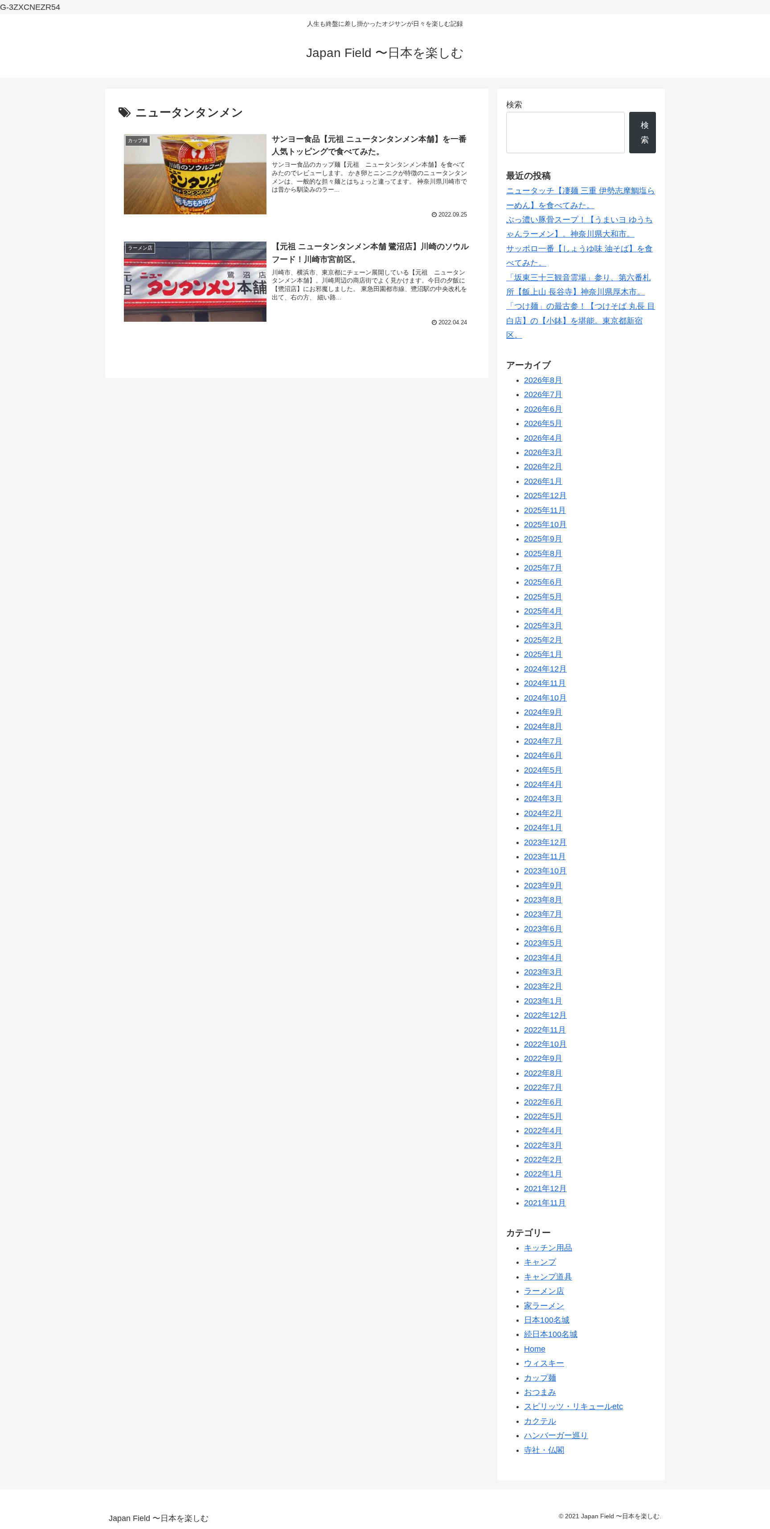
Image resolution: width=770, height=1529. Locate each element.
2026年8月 (543, 380)
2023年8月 (543, 899)
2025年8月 (543, 553)
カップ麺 (540, 1377)
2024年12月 (545, 668)
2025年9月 (543, 538)
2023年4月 (543, 957)
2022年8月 (543, 1073)
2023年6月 (543, 928)
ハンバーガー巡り (556, 1435)
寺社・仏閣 (544, 1450)
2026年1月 (543, 481)
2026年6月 (543, 409)
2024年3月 (543, 798)
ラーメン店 (544, 1291)
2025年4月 (543, 611)
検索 (514, 104)
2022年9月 (543, 1058)
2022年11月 (545, 1029)
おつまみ (540, 1392)
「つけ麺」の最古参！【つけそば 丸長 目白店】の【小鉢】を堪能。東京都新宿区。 (580, 321)
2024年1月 (543, 827)
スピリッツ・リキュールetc (573, 1406)
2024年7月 (543, 741)
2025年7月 (543, 567)
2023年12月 (545, 842)
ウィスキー (544, 1363)
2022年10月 (545, 1044)
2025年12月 (545, 495)
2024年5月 (543, 770)
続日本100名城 (551, 1334)
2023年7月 (543, 914)
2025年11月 (545, 510)
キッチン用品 (548, 1247)
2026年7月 (543, 394)
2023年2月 (543, 986)
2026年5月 (543, 423)
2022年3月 (543, 1145)
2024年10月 (545, 697)
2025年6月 (543, 582)
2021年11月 (545, 1202)
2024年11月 (545, 683)
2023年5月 (543, 943)
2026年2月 (543, 466)
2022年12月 (545, 1015)
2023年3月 (543, 971)
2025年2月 (543, 639)
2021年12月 (545, 1188)
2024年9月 (543, 712)
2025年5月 (543, 596)
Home (534, 1349)
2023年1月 (543, 1000)
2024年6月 (543, 755)
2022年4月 (543, 1130)
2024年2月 (543, 813)
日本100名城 (546, 1320)
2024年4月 (543, 784)
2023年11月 (545, 856)
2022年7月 (543, 1087)
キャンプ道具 (548, 1276)
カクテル (540, 1421)
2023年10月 (545, 870)
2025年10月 (545, 524)
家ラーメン (544, 1305)
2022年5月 (543, 1116)
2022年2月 (543, 1159)
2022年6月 (543, 1102)
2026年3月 (543, 452)
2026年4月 (543, 438)
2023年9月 (543, 885)
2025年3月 (543, 625)
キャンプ (540, 1262)
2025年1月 (543, 654)
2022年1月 (543, 1173)
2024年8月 (543, 726)
